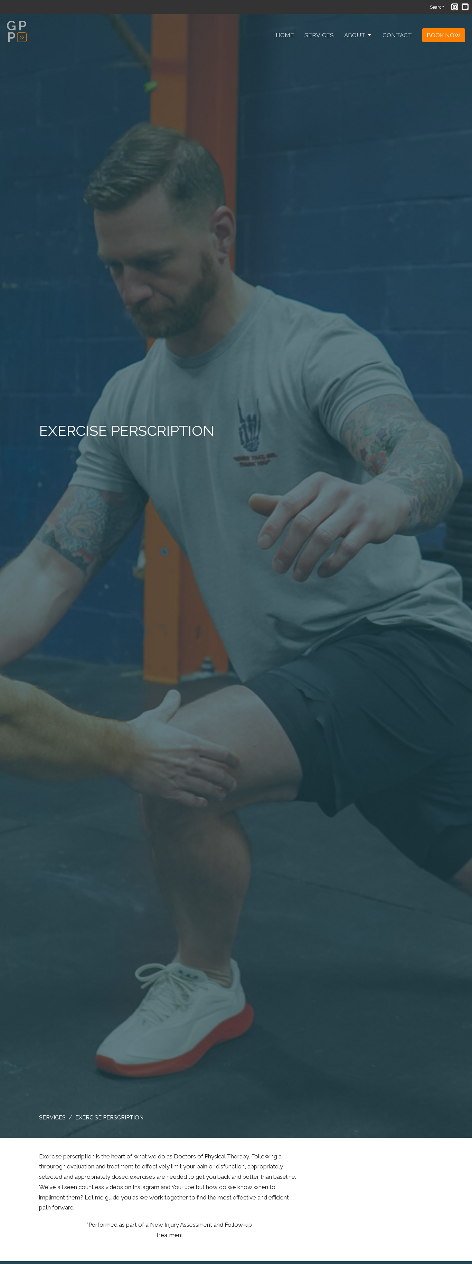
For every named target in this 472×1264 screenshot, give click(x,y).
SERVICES (52, 1117)
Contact (397, 35)
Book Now (444, 35)
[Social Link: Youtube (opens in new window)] (465, 6)
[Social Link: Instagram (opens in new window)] (454, 6)
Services (319, 35)
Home (285, 35)
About (354, 35)
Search (437, 7)
